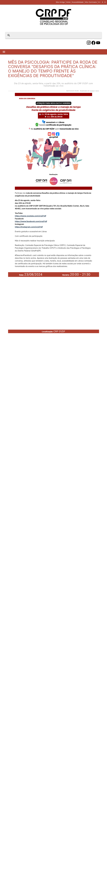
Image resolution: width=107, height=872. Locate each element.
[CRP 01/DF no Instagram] (88, 42)
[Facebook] (93, 42)
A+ (99, 2)
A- (105, 2)
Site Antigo (60, 2)
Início (68, 2)
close (98, 35)
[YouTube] (98, 42)
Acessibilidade (78, 2)
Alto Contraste (91, 2)
